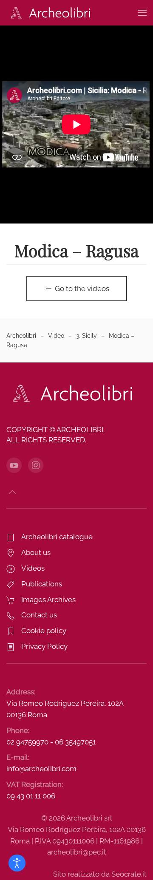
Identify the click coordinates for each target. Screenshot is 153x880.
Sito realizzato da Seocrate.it (100, 874)
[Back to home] (48, 12)
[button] (142, 12)
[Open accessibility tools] (17, 863)
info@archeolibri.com (41, 768)
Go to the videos (82, 288)
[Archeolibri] (70, 393)
